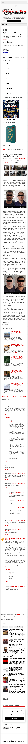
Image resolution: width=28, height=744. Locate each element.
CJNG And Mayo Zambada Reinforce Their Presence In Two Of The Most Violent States (17, 358)
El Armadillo (8, 66)
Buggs (7, 63)
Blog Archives (18, 626)
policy (7, 57)
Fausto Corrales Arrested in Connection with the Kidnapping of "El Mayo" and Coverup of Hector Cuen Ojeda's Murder (17, 649)
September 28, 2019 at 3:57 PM (18, 473)
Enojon (7, 71)
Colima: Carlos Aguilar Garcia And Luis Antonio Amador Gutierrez (16, 371)
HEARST (7, 73)
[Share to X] (6, 324)
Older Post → (23, 396)
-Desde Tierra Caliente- (10, 538)
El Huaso (8, 68)
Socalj (7, 91)
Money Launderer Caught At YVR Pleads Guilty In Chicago (17, 345)
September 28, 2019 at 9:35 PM (18, 520)
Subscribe (14, 718)
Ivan (6, 78)
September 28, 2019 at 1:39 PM (18, 465)
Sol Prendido (8, 93)
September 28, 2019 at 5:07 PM (18, 483)
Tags (11, 626)
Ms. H (7, 86)
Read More (16, 340)
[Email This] (3, 324)
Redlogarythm (9, 88)
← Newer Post (5, 396)
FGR (14, 162)
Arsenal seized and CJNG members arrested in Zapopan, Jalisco (13, 155)
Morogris (8, 83)
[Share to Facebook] (7, 324)
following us (21, 741)
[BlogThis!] (5, 324)
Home (4, 149)
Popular (5, 626)
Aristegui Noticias (6, 162)
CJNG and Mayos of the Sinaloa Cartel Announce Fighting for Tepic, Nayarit (17, 631)
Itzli (6, 76)
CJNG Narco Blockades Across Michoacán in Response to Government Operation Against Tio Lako (17, 688)
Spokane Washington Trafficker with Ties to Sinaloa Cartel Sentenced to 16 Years (17, 333)
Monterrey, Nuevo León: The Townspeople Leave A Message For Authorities (17, 384)
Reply (6, 414)
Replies (8, 417)
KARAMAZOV (9, 81)
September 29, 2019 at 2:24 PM (18, 586)
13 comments (22, 158)
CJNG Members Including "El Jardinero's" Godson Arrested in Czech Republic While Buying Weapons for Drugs (16, 669)
